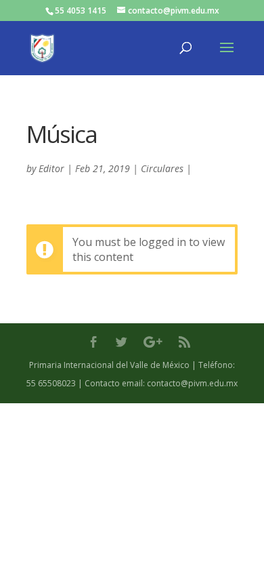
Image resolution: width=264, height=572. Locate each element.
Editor (51, 168)
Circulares (162, 168)
